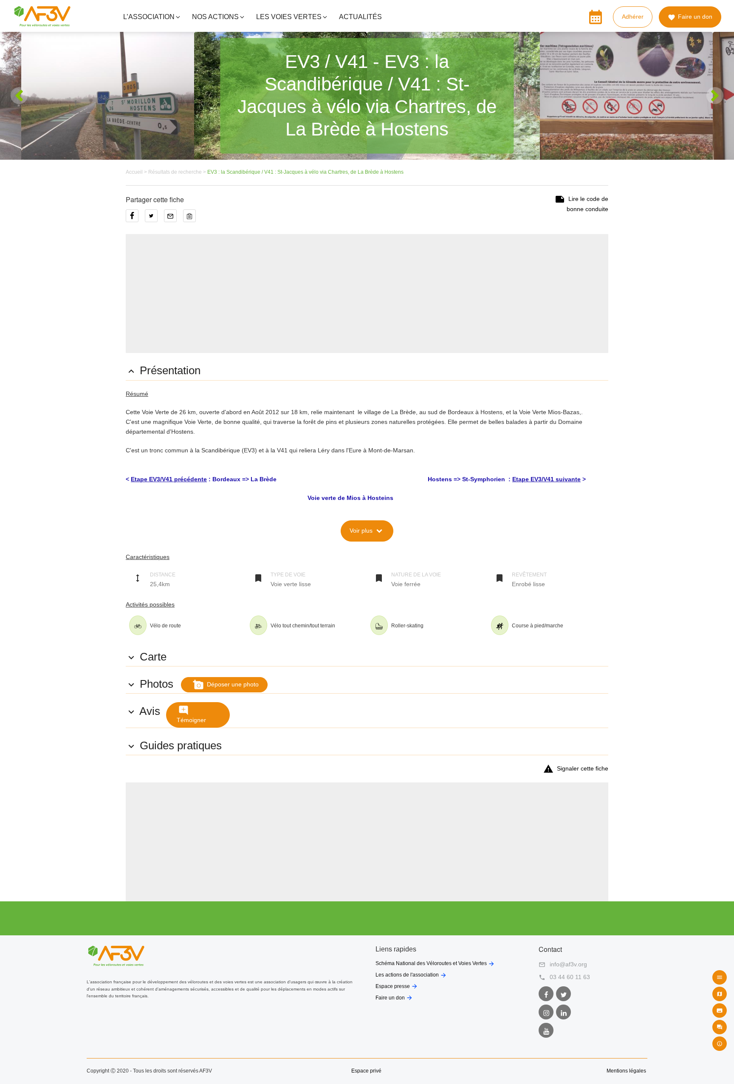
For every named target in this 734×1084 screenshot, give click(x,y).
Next (714, 95)
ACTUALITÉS (360, 16)
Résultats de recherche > (177, 172)
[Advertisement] (367, 293)
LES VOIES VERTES (289, 16)
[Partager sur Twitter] (154, 218)
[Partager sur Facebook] (135, 218)
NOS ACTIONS (215, 16)
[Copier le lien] (191, 218)
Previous (19, 95)
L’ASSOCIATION (149, 16)
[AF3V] (42, 22)
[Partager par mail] (173, 218)
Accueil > (137, 172)
